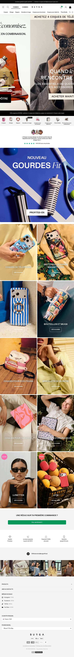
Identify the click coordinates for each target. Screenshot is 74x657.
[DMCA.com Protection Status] (37, 652)
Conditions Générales (29, 646)
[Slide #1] (40, 107)
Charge (12, 12)
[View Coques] (3, 119)
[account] (65, 7)
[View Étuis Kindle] (57, 119)
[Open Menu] (3, 7)
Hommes (25, 7)
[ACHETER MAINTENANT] (37, 62)
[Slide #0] (34, 107)
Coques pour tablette (53, 12)
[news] (61, 7)
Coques (6, 12)
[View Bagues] (18, 119)
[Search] (7, 7)
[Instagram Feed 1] (37, 568)
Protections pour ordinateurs (66, 124)
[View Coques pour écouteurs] (37, 119)
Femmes (16, 7)
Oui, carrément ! (36, 522)
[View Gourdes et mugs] (27, 119)
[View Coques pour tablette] (48, 119)
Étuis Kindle (64, 12)
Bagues (17, 12)
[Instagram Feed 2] (53, 568)
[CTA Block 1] (37, 185)
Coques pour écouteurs (39, 12)
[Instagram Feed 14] (21, 568)
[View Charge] (10, 119)
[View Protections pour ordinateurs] (66, 119)
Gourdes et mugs (26, 12)
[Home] (37, 7)
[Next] (71, 12)
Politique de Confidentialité (43, 646)
